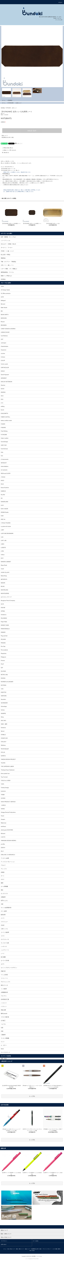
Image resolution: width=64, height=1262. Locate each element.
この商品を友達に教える (7, 147)
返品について (5, 135)
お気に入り (19, 143)
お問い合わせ (3, 1244)
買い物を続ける (5, 152)
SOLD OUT (32, 131)
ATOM (33, 1250)
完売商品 (10, 100)
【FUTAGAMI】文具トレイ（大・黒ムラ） (10, 170)
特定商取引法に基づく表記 (8, 137)
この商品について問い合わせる (9, 150)
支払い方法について (11, 1248)
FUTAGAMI (11, 103)
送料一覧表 (4, 1058)
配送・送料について (20, 1248)
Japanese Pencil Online (34, 1258)
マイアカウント (4, 1240)
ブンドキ (27, 1258)
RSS (30, 1250)
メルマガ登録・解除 (56, 1248)
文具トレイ (18, 103)
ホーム (3, 100)
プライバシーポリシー (47, 1248)
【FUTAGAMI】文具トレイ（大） (8, 168)
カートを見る (35, 1240)
